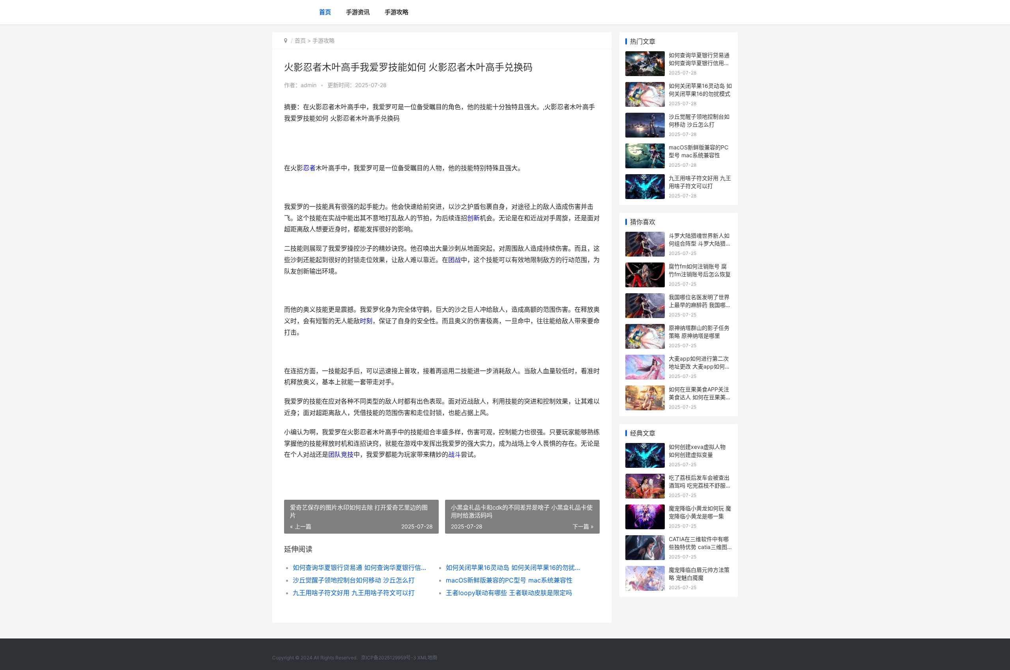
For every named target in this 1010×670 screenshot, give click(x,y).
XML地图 (427, 658)
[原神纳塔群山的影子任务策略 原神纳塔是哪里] (645, 329)
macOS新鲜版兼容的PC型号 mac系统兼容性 (509, 580)
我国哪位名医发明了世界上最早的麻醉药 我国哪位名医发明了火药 (700, 305)
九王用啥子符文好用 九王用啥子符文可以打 (354, 593)
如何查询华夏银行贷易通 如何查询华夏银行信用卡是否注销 (361, 567)
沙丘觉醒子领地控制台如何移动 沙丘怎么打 (354, 580)
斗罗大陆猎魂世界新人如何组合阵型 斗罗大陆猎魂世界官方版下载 (700, 243)
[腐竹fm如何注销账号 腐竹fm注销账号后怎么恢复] (645, 267)
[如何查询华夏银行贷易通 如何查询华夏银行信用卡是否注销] (645, 56)
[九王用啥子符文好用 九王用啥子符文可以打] (645, 179)
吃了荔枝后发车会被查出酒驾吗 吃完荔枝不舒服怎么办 (700, 485)
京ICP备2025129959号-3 (388, 658)
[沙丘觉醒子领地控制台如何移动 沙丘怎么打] (645, 117)
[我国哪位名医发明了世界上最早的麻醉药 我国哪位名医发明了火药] (645, 298)
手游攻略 (396, 12)
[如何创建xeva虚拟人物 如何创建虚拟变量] (645, 448)
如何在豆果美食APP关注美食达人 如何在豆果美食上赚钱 (700, 397)
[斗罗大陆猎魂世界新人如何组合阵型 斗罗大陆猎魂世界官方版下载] (645, 236)
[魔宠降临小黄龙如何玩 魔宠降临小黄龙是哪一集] (645, 509)
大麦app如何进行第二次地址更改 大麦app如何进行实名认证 (699, 366)
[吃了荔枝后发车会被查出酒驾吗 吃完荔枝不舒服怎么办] (645, 478)
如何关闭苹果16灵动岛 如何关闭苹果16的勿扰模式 (515, 567)
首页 (325, 12)
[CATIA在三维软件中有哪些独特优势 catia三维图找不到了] (645, 540)
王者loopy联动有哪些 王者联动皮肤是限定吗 (509, 593)
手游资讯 (358, 12)
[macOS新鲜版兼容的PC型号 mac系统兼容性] (645, 148)
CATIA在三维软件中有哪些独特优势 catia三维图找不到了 (699, 547)
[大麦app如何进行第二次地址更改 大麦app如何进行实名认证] (645, 359)
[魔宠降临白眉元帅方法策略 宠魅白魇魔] (645, 571)
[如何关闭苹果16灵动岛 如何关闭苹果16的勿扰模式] (645, 87)
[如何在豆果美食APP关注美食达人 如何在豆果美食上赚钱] (645, 390)
